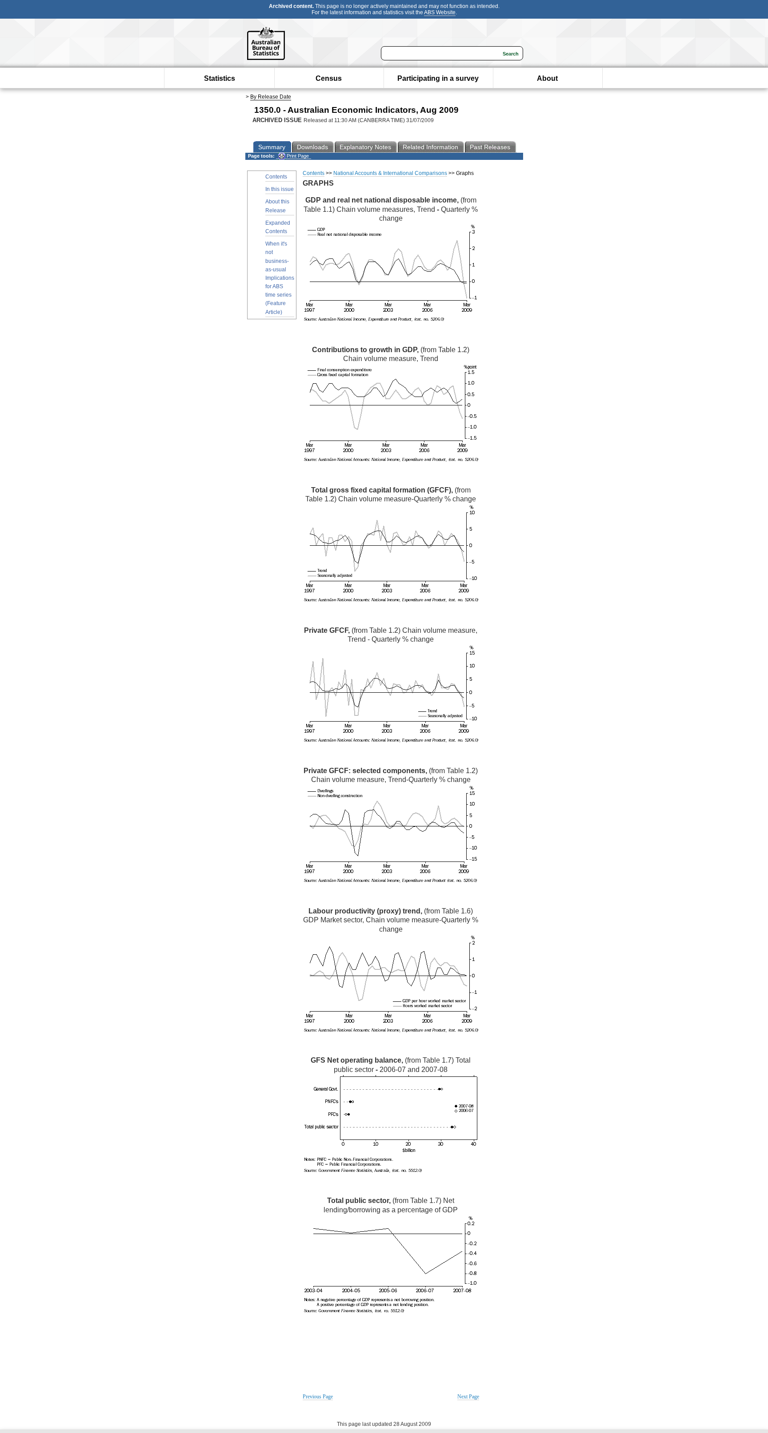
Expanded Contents (277, 227)
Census (329, 78)
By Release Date (270, 97)
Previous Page (318, 1396)
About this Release (277, 205)
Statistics (219, 78)
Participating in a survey (438, 78)
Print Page (297, 156)
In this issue (279, 189)
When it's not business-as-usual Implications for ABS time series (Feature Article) (279, 278)
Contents (276, 177)
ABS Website (440, 12)
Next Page (468, 1396)
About (547, 78)
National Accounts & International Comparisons (390, 173)
